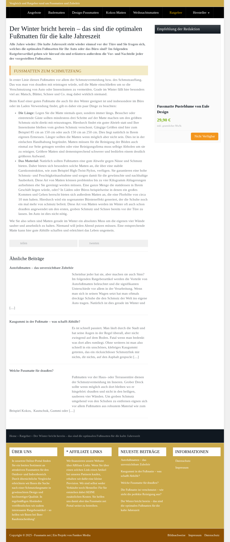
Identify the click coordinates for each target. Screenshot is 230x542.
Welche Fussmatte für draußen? (31, 370)
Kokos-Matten (116, 12)
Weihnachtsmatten (146, 12)
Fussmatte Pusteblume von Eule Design (183, 109)
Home (13, 436)
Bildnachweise (177, 535)
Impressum (181, 467)
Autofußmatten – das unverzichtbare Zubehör (41, 268)
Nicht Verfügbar (205, 136)
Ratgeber (175, 12)
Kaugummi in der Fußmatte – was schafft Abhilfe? (44, 321)
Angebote (34, 12)
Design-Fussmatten (85, 12)
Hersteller (199, 12)
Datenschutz (182, 460)
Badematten (56, 12)
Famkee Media (82, 535)
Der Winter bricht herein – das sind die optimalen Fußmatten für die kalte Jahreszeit (142, 505)
